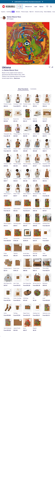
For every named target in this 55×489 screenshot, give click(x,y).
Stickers (18, 11)
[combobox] (19, 7)
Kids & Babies (47, 11)
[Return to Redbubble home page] (8, 6)
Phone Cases (24, 11)
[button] (27, 1)
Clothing (10, 11)
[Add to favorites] (49, 67)
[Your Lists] (47, 6)
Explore (3, 11)
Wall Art (31, 11)
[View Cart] (51, 6)
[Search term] (20, 6)
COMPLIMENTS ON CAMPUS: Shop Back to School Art (27, 1)
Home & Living (39, 11)
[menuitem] (3, 12)
